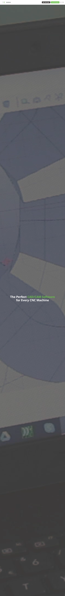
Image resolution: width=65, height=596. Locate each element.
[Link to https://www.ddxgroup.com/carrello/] (63, 2)
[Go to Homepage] (6, 2)
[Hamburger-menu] (60, 2)
